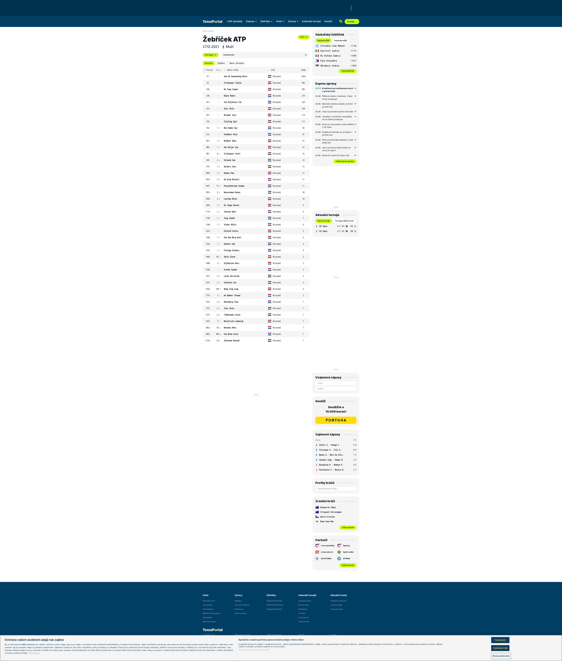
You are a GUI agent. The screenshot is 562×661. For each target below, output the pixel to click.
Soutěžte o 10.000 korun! (336, 409)
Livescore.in (327, 552)
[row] (256, 76)
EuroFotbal (326, 558)
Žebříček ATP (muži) (274, 601)
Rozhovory (239, 609)
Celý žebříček (347, 71)
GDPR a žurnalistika (274, 635)
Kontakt (333, 635)
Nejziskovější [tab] (323, 40)
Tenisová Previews (242, 605)
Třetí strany (34, 653)
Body (304, 70)
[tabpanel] (335, 58)
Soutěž (328, 21)
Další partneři (348, 565)
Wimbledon (302, 609)
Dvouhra (209, 63)
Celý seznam (348, 527)
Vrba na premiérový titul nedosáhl (337, 111)
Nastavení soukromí (243, 635)
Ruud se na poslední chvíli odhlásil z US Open (338, 125)
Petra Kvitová (208, 609)
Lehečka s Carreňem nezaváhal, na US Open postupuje (337, 118)
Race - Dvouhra (237, 63)
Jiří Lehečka (207, 605)
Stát (273, 70)
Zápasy (250, 21)
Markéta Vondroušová (211, 613)
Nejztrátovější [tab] (340, 40)
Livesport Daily (336, 605)
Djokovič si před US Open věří (335, 155)
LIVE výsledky (235, 21)
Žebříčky (265, 21)
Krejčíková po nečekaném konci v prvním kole (337, 89)
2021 (302, 37)
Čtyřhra (221, 63)
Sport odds (348, 552)
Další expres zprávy (345, 161)
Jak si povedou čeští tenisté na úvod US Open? (336, 149)
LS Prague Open (336, 609)
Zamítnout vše (500, 648)
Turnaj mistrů (303, 617)
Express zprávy (241, 613)
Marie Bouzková (209, 622)
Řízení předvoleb (501, 656)
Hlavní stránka (208, 31)
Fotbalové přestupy (338, 601)
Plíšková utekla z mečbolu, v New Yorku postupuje (337, 97)
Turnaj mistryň (304, 622)
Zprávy (292, 21)
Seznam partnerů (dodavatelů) (254, 649)
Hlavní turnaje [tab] (323, 221)
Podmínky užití (208, 635)
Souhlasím (500, 640)
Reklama (301, 635)
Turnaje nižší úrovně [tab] (344, 221)
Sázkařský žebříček (274, 609)
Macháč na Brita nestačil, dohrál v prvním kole (337, 105)
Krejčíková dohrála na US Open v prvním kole (337, 133)
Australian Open (304, 601)
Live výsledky (327, 545)
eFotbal (346, 558)
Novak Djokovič (209, 601)
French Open (303, 605)
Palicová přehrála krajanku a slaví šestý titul (337, 141)
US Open (302, 613)
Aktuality (238, 601)
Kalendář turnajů (311, 21)
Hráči (279, 21)
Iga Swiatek (207, 617)
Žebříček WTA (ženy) (275, 605)
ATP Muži (209, 55)
